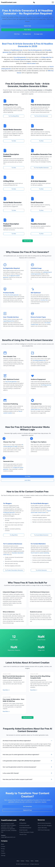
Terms (2, 851)
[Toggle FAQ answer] (51, 740)
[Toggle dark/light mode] (34, 2)
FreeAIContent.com (8, 2)
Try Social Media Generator (41, 535)
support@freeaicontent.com (8, 837)
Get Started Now (27, 806)
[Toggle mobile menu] (53, 2)
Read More (5, 690)
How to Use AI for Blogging (44, 825)
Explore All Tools (27, 810)
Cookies (3, 853)
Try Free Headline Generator (41, 167)
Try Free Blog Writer (14, 116)
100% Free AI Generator (44, 830)
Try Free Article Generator (41, 116)
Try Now (14, 141)
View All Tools (27, 240)
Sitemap (3, 855)
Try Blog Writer (14, 535)
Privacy (3, 848)
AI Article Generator (24, 825)
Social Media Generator (25, 827)
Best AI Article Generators (44, 823)
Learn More (27, 480)
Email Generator (23, 830)
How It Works (27, 29)
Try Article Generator (41, 570)
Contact (3, 846)
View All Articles (27, 717)
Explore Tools (27, 26)
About (2, 844)
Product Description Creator (26, 832)
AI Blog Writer (22, 823)
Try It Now (27, 476)
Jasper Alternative (42, 827)
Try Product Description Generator (14, 570)
